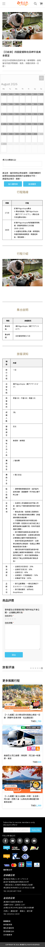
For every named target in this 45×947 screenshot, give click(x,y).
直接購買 (32, 184)
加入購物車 (13, 184)
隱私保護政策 (8, 928)
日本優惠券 (7, 934)
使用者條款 (7, 924)
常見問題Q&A (8, 931)
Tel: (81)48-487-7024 (12, 891)
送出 (14, 654)
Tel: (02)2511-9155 (11, 914)
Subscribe (36, 830)
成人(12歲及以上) (9, 159)
